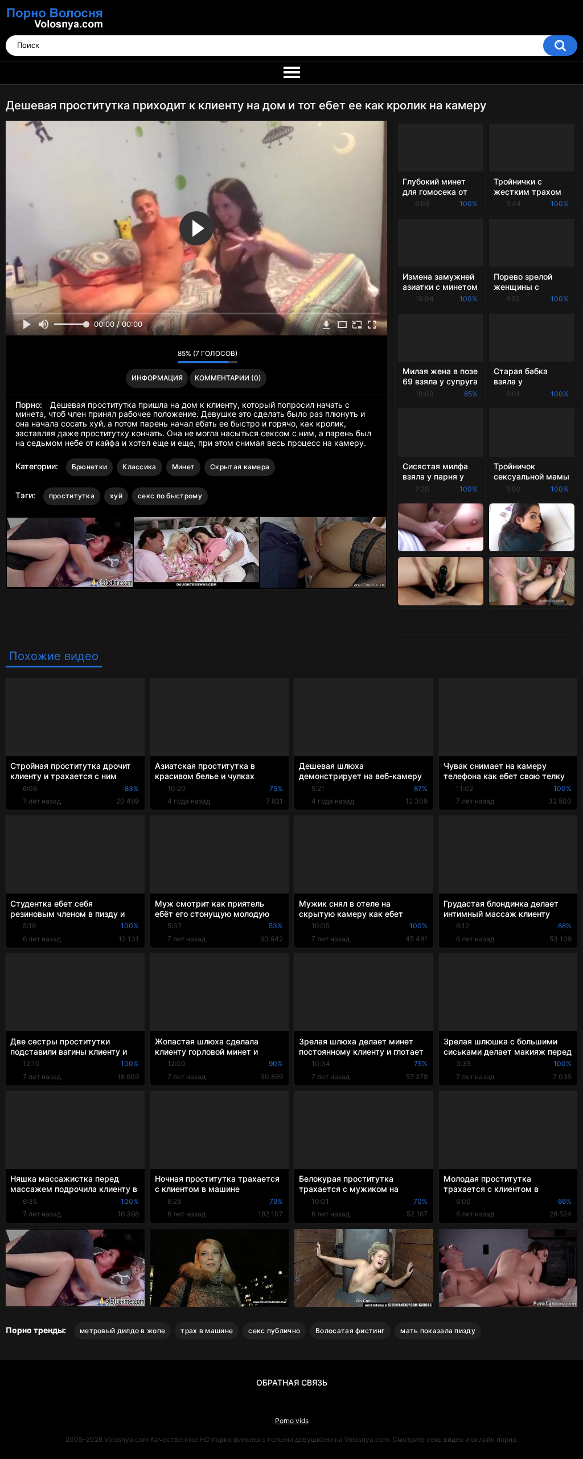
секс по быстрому (170, 495)
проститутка (72, 495)
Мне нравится (151, 356)
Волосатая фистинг (350, 1330)
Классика (139, 466)
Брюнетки (89, 466)
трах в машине (206, 1330)
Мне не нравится (166, 356)
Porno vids (292, 1420)
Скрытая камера (239, 466)
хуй (116, 495)
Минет (183, 466)
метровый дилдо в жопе (122, 1330)
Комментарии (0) (228, 378)
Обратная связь (291, 1382)
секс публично (274, 1330)
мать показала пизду (437, 1330)
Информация (157, 378)
